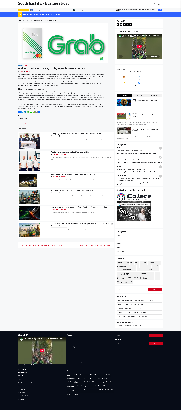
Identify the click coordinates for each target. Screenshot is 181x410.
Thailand (143, 278)
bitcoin (137, 262)
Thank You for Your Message (74, 367)
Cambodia (151, 262)
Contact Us (21, 399)
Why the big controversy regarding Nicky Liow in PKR (129, 10)
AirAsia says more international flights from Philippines (144, 115)
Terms (19, 386)
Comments (155, 95)
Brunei (145, 262)
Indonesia (127, 270)
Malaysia (125, 274)
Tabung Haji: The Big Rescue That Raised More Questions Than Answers (91, 10)
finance (149, 266)
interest (138, 268)
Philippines (141, 274)
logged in (26, 123)
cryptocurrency (121, 266)
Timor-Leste (151, 277)
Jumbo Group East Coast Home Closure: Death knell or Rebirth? (73, 174)
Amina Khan (55, 136)
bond (141, 262)
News (24, 14)
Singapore (27, 115)
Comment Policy (22, 389)
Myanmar (133, 273)
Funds (153, 265)
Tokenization (157, 277)
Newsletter (69, 359)
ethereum (143, 266)
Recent (140, 95)
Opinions (42, 14)
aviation (132, 262)
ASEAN (22, 115)
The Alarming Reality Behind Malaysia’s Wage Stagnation (131, 308)
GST (157, 265)
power (149, 272)
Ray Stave (119, 325)
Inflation (134, 268)
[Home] (20, 14)
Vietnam (124, 282)
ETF (138, 265)
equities (134, 266)
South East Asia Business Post (43, 3)
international (144, 269)
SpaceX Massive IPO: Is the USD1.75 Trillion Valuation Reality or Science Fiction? (79, 207)
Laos (157, 269)
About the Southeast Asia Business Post (28, 382)
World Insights (50, 14)
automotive (126, 262)
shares (157, 273)
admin (21, 71)
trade (118, 281)
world (130, 281)
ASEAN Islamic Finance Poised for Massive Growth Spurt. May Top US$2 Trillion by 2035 (82, 224)
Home (19, 379)
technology (135, 277)
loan (118, 272)
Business (29, 14)
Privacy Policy (21, 392)
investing (151, 269)
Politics (36, 14)
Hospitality (119, 269)
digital (129, 265)
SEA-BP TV (58, 14)
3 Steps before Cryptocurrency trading (132, 325)
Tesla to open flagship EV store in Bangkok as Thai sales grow (146, 130)
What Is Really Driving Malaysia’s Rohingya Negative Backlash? (73, 190)
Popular (125, 95)
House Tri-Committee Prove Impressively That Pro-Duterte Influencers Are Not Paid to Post (52, 10)
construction (158, 262)
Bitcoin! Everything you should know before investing (144, 101)
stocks (129, 277)
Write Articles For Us (23, 396)
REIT (153, 272)
